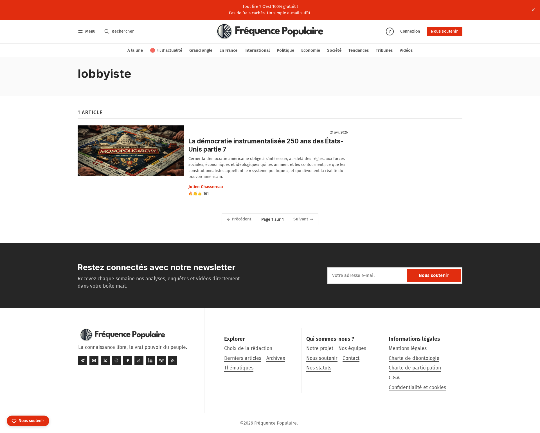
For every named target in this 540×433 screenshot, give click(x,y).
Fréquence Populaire (275, 423)
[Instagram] (116, 360)
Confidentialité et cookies (417, 388)
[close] (533, 9)
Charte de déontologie (414, 358)
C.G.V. (394, 378)
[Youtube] (93, 360)
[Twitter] (105, 360)
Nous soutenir (444, 31)
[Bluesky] (161, 360)
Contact (351, 358)
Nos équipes (352, 348)
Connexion (410, 31)
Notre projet (319, 348)
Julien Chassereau (205, 186)
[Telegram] (82, 360)
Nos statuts (318, 368)
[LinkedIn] (150, 360)
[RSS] (172, 360)
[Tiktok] (138, 360)
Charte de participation (415, 368)
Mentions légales (408, 348)
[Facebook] (127, 360)
